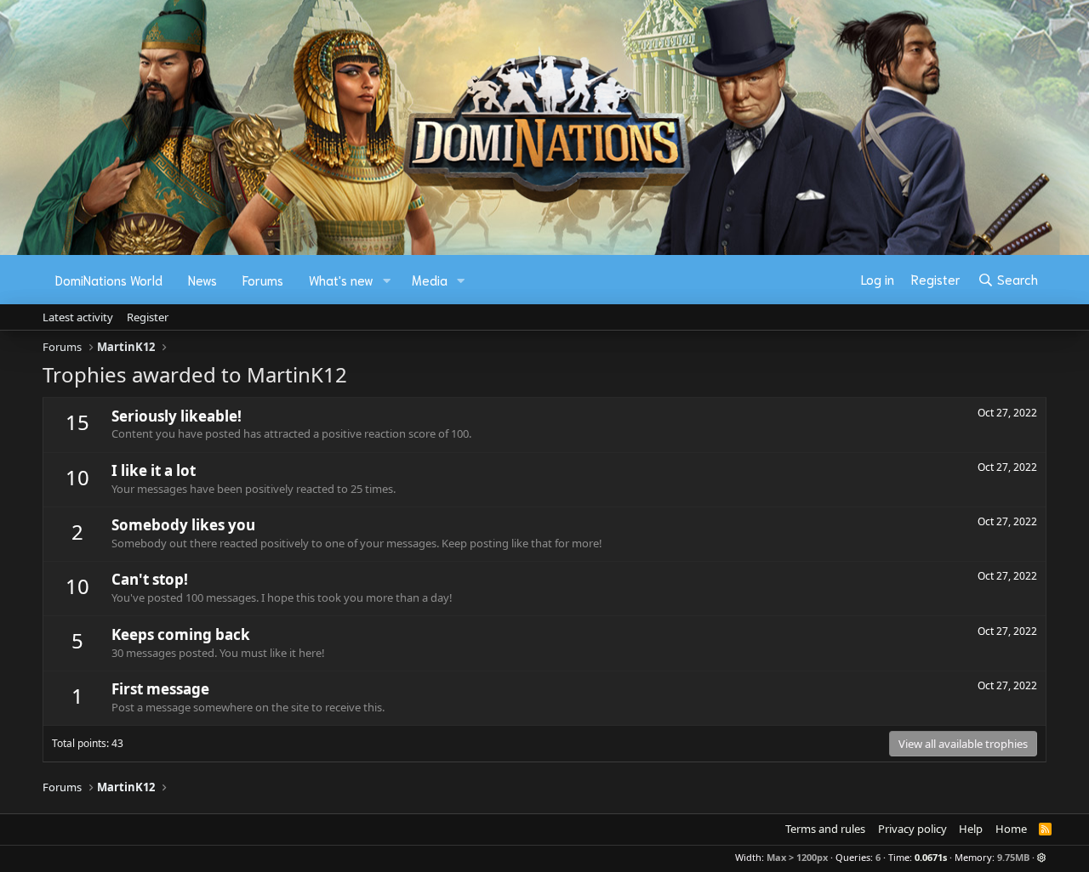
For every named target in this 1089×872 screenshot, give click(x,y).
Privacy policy (912, 828)
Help (971, 828)
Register (147, 317)
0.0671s (931, 857)
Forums (262, 279)
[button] (387, 280)
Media (430, 279)
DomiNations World (108, 279)
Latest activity (78, 317)
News (202, 279)
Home (1011, 828)
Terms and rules (825, 828)
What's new (341, 279)
